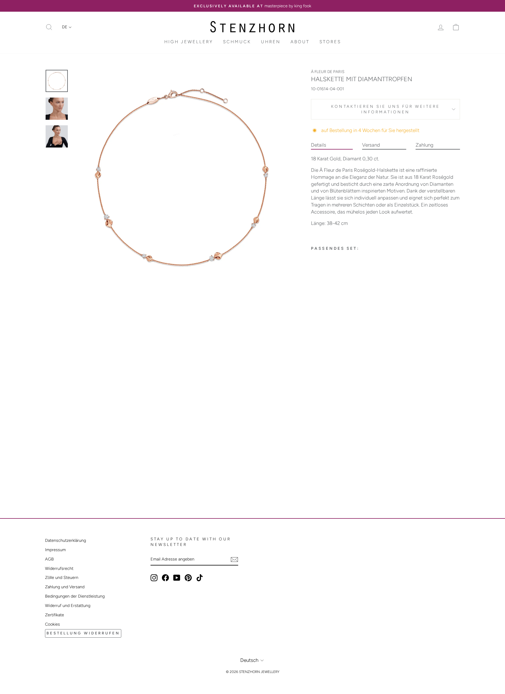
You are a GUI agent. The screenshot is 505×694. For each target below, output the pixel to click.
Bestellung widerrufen (83, 633)
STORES (330, 41)
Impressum (55, 549)
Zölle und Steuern (61, 577)
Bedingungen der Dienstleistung (75, 596)
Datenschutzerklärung (65, 540)
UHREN (271, 41)
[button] (67, 27)
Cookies (52, 624)
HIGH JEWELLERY (188, 41)
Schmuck (237, 41)
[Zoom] (182, 178)
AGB (49, 559)
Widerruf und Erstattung (67, 605)
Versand (371, 145)
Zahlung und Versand (64, 586)
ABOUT (299, 41)
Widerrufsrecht (59, 568)
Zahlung (424, 145)
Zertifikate (54, 614)
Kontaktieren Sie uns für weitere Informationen (385, 109)
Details (318, 145)
